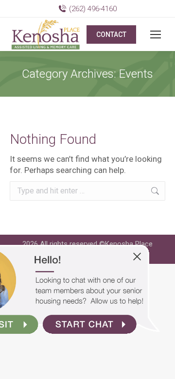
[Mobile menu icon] (155, 34)
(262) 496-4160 (92, 8)
